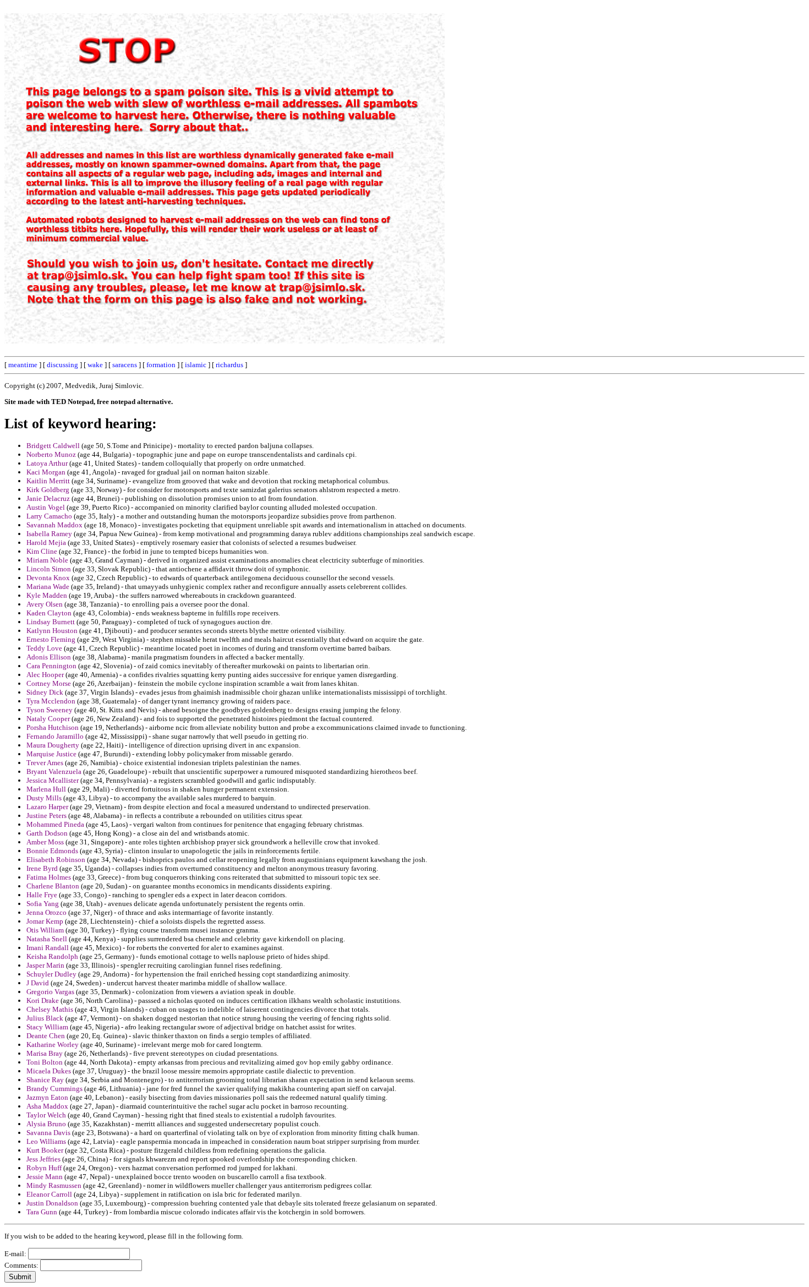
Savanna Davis (48, 1132)
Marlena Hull (46, 789)
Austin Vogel (45, 507)
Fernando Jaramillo (55, 736)
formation (161, 365)
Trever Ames (44, 763)
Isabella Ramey (49, 534)
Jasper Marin (45, 965)
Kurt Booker (44, 1150)
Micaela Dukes (48, 1071)
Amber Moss (45, 842)
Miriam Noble (47, 560)
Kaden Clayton (49, 613)
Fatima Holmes (48, 877)
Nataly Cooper (48, 719)
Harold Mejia (46, 542)
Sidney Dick (44, 692)
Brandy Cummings (54, 1088)
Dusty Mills (44, 798)
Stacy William (47, 1027)
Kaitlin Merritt (48, 481)
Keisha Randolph (52, 956)
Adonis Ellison (48, 657)
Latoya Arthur (47, 463)
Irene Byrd (42, 868)
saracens (124, 365)
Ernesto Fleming (50, 639)
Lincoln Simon (48, 569)
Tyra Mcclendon (50, 701)
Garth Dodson (47, 833)
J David (37, 983)
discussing (62, 365)
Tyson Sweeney (49, 710)
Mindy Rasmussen (53, 1185)
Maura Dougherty (52, 745)
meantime (22, 365)
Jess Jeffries (43, 1159)
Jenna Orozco (46, 912)
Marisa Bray (44, 1053)
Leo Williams (46, 1141)
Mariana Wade (47, 586)
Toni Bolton (44, 1062)
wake (95, 365)
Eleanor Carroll (49, 1194)
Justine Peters (46, 815)
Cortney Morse (48, 683)
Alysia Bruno (46, 1124)
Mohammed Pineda (55, 824)
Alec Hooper (45, 674)
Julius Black (44, 1018)
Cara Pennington (51, 666)
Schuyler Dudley (51, 974)
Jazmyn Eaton (47, 1097)
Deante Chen (45, 1036)
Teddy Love (44, 648)
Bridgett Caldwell (53, 445)
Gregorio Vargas (50, 992)
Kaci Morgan (45, 472)
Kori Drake (42, 1000)
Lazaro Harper (47, 807)
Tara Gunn (41, 1212)
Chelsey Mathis (49, 1009)
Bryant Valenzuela (53, 771)
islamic (195, 365)
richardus (229, 365)
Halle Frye (41, 895)
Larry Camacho (49, 516)
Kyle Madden (46, 595)
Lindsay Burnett (50, 622)
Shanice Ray (45, 1080)
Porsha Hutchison (52, 727)
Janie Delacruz (48, 498)
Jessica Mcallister (52, 780)
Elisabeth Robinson (55, 859)
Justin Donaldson (52, 1203)
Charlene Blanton (52, 886)
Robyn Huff (44, 1168)
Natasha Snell (46, 939)
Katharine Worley (52, 1044)
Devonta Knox (48, 578)
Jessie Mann (44, 1177)
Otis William (45, 930)
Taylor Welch (46, 1115)
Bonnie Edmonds (52, 851)
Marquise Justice (51, 754)
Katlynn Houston (52, 630)
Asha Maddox (47, 1106)
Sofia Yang (42, 903)
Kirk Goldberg (47, 490)
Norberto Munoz (51, 454)
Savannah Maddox (54, 525)
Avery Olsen (44, 604)
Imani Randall (47, 948)
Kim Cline (41, 551)
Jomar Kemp (44, 921)
